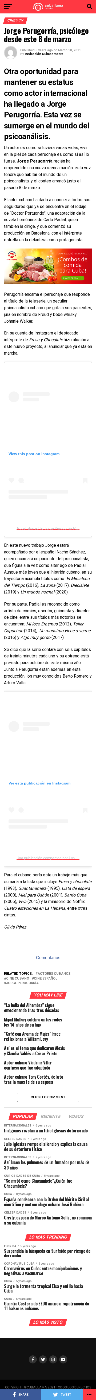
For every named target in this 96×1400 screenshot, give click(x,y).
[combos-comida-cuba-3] (48, 282)
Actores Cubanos (54, 974)
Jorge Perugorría (22, 983)
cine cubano (17, 978)
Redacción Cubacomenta (44, 54)
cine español (45, 978)
